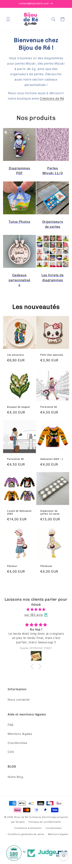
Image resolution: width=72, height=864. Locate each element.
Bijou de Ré (21, 817)
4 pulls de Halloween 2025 (19, 512)
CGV (11, 752)
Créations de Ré (52, 98)
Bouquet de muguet (18, 407)
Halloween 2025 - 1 (51, 458)
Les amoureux (15, 354)
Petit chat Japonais (51, 354)
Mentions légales (20, 734)
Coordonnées (17, 743)
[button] (8, 19)
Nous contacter (19, 699)
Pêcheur (12, 566)
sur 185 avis (33, 615)
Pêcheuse (46, 566)
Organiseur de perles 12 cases (50, 512)
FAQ (10, 725)
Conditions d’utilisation (28, 828)
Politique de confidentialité (45, 822)
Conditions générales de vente (26, 834)
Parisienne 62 (48, 407)
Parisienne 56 (15, 458)
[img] (36, 609)
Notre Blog (15, 777)
